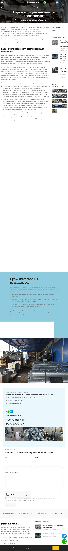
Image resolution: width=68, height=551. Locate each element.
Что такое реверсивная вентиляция (64, 70)
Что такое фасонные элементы (63, 56)
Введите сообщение (11, 472)
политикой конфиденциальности (25, 500)
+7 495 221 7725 (18, 400)
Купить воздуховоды (29, 19)
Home (13, 19)
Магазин (19, 19)
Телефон (8, 465)
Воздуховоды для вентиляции (45, 19)
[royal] (42, 513)
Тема (36, 465)
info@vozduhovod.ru (41, 7)
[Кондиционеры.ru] (9, 513)
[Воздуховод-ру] (26, 513)
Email (36, 457)
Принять (56, 548)
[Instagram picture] (54, 91)
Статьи (54, 30)
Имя (6, 457)
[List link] (17, 540)
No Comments (63, 50)
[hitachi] (58, 513)
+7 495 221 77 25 (7, 7)
